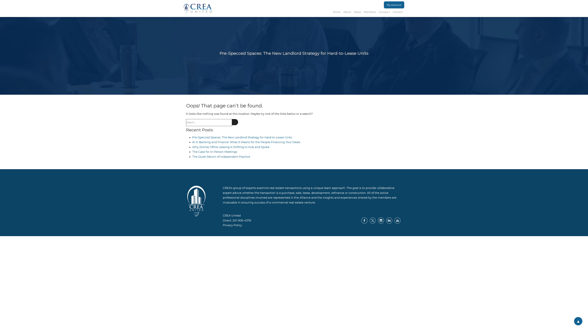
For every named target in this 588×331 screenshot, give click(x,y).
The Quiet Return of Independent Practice (221, 156)
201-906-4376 (241, 220)
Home (337, 11)
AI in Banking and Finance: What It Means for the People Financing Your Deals (246, 142)
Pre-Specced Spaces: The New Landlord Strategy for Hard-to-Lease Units (242, 137)
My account (394, 4)
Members (370, 11)
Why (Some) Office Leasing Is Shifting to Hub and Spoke (231, 147)
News (357, 11)
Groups (383, 11)
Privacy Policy (232, 225)
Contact (398, 11)
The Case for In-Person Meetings (214, 152)
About (347, 11)
